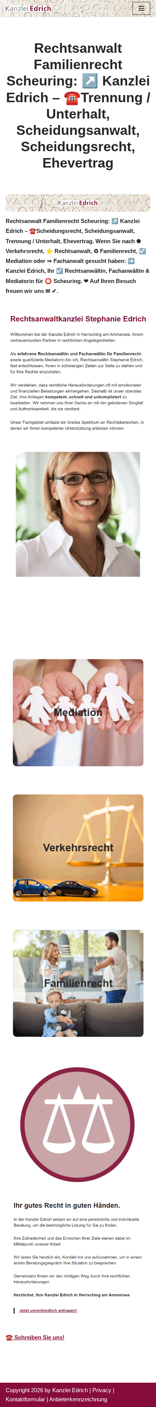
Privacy (101, 1390)
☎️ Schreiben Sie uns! (35, 1337)
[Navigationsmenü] (141, 8)
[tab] (72, 619)
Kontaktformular (25, 1399)
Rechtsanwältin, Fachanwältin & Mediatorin (72, 619)
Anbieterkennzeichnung (78, 1399)
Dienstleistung (36, 630)
